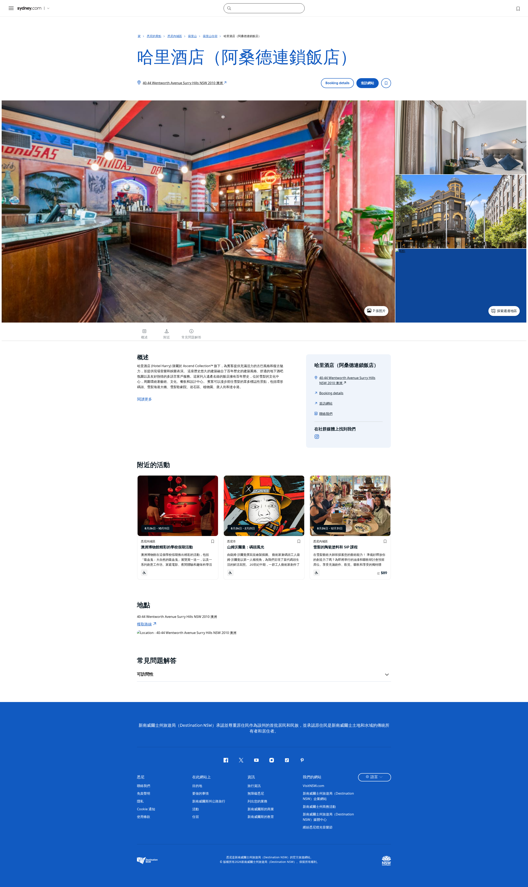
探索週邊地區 (507, 311)
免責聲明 (143, 793)
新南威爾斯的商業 (261, 809)
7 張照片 (379, 311)
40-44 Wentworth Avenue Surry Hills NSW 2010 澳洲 (183, 83)
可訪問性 (145, 674)
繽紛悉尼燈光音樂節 (317, 827)
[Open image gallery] (198, 322)
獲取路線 (144, 624)
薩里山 (192, 36)
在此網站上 (201, 777)
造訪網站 (367, 83)
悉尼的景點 (154, 36)
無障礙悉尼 (256, 793)
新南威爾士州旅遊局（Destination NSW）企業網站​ (328, 796)
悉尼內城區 (174, 36)
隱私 (140, 801)
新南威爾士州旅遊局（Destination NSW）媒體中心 (328, 817)
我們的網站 (312, 777)
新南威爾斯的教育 (261, 816)
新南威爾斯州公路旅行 (208, 801)
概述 (144, 337)
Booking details (337, 83)
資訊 (251, 777)
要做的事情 (200, 793)
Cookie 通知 (146, 809)
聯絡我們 (325, 413)
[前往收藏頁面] (518, 8)
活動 (195, 809)
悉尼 (140, 777)
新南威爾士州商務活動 (319, 806)
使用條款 (143, 816)
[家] (29, 8)
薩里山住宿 (210, 36)
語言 (374, 777)
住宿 (195, 816)
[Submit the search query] (229, 8)
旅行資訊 (254, 785)
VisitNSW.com (313, 785)
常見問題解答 (191, 337)
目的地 (197, 785)
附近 (166, 337)
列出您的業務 (257, 801)
